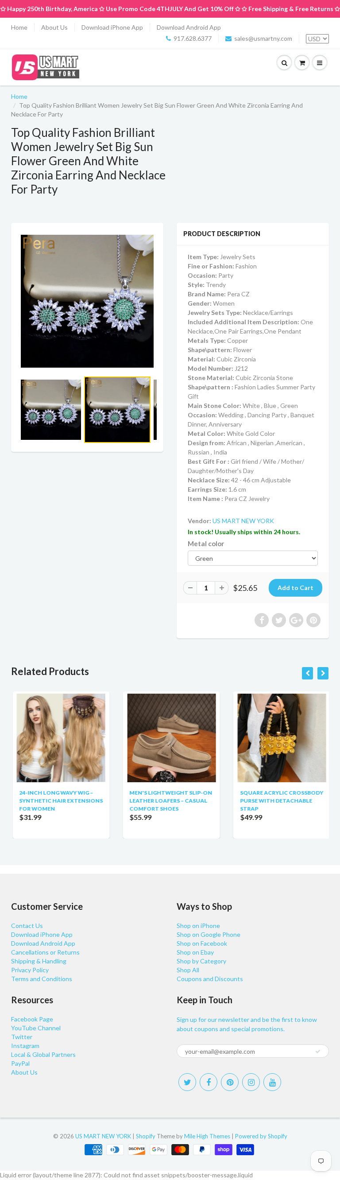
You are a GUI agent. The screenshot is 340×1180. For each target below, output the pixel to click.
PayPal (20, 1063)
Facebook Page (32, 1019)
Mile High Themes (207, 1136)
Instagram (25, 1045)
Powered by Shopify (261, 1136)
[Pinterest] (230, 1082)
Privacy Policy (30, 970)
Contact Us (27, 925)
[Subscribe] (318, 1051)
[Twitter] (187, 1082)
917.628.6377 (193, 38)
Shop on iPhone (198, 925)
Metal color (206, 543)
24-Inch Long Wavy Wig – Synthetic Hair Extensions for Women (59, 800)
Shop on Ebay (195, 952)
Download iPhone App (112, 27)
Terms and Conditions (41, 978)
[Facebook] (208, 1082)
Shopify (145, 1136)
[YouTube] (272, 1082)
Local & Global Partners (43, 1054)
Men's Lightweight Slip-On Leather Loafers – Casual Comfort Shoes (169, 800)
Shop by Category (201, 961)
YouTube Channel (36, 1028)
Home (19, 27)
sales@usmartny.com (263, 38)
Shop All (188, 970)
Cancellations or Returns (45, 952)
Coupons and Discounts (210, 978)
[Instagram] (251, 1082)
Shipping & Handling (38, 961)
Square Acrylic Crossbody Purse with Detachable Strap (280, 800)
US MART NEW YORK (243, 520)
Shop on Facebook (202, 943)
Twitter (21, 1036)
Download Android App (189, 27)
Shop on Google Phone (208, 934)
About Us (54, 27)
